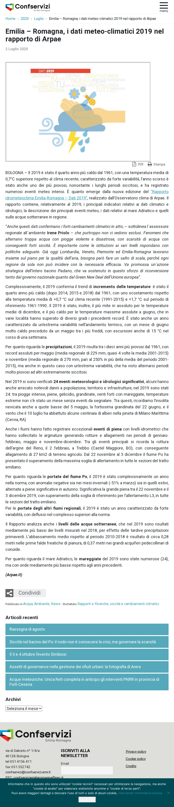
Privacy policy (136, 752)
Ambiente (42, 604)
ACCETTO (87, 799)
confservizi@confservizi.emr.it (28, 772)
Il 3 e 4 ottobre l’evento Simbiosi (38, 654)
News (55, 604)
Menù (164, 11)
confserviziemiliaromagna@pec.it (38, 778)
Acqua (28, 604)
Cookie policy (136, 759)
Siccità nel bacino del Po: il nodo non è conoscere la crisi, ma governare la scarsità (83, 641)
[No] (168, 792)
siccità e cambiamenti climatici (134, 604)
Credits (131, 766)
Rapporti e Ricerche (93, 604)
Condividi (30, 593)
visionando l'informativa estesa (140, 793)
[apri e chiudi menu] (164, 4)
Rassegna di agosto (27, 629)
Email (65, 763)
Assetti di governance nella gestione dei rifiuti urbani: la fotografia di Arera (75, 666)
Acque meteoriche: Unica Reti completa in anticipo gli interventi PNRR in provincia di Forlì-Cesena (84, 682)
